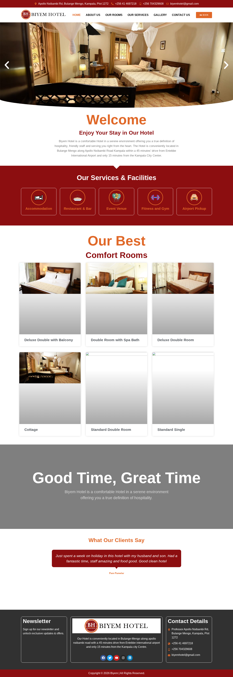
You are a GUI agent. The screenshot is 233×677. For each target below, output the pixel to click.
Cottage (31, 430)
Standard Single (171, 430)
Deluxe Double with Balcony (48, 340)
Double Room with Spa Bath (115, 340)
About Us (93, 14)
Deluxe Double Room (175, 340)
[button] (7, 65)
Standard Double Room (111, 430)
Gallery (160, 14)
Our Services (138, 14)
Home (76, 14)
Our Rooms (113, 14)
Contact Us (181, 14)
